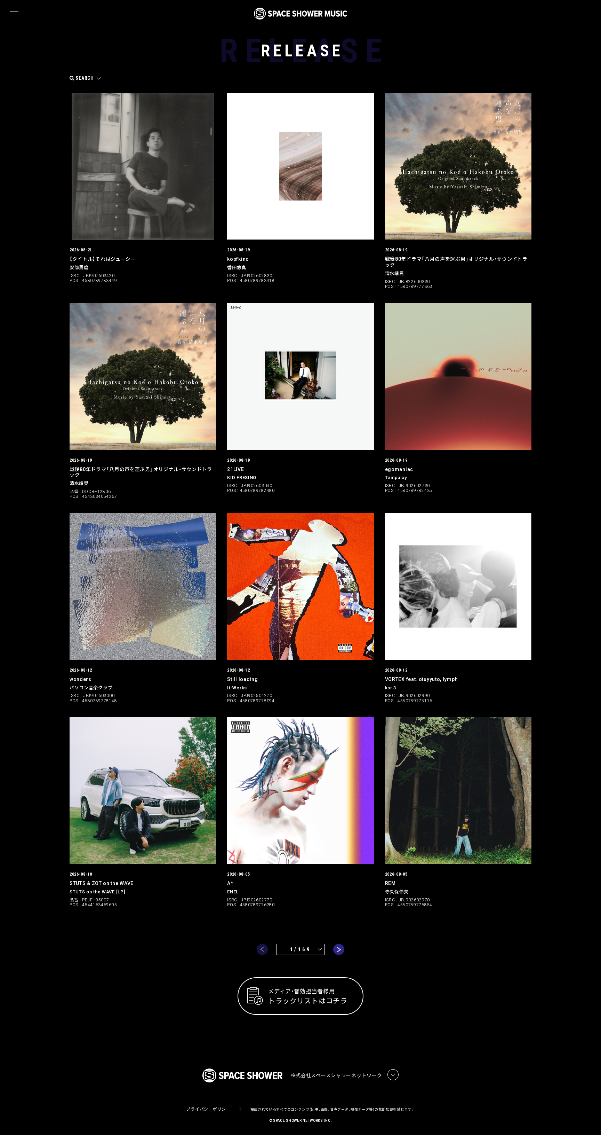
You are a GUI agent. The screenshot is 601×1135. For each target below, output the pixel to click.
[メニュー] (14, 14)
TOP (587, 1118)
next (338, 949)
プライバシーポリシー (208, 1109)
